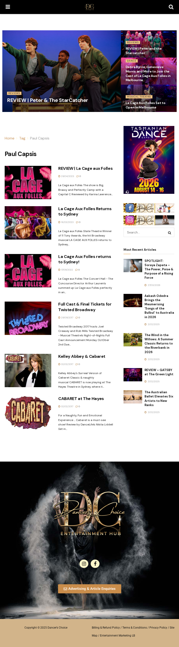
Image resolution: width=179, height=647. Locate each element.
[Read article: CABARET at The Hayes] (28, 412)
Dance (131, 60)
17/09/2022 (66, 269)
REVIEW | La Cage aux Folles (85, 168)
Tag (22, 138)
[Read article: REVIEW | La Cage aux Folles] (28, 182)
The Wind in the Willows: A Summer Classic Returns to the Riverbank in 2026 (159, 343)
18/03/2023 (67, 222)
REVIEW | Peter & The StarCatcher (47, 100)
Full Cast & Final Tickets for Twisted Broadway (85, 306)
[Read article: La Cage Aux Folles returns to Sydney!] (28, 270)
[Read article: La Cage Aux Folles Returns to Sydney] (28, 223)
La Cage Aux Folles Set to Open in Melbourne (145, 105)
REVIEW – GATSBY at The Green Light (159, 372)
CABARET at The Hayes (81, 398)
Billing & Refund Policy (106, 627)
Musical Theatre (139, 96)
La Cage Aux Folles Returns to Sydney (85, 211)
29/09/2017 (66, 317)
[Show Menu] (8, 7)
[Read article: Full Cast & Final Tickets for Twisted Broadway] (28, 318)
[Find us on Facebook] (95, 564)
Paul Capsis (39, 138)
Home (9, 138)
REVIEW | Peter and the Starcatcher (144, 50)
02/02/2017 (66, 364)
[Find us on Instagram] (83, 564)
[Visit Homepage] (89, 7)
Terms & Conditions (134, 627)
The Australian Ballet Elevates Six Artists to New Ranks (159, 398)
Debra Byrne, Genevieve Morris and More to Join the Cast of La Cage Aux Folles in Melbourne (148, 73)
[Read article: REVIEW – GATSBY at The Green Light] (133, 374)
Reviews (14, 93)
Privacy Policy (158, 627)
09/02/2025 (16, 110)
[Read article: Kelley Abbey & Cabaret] (28, 370)
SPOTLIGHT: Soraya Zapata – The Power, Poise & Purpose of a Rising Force (159, 269)
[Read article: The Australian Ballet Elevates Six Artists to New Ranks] (133, 397)
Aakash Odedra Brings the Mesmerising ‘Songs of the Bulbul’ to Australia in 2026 (159, 306)
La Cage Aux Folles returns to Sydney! (84, 259)
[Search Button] (171, 7)
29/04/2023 (67, 176)
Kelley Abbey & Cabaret (81, 356)
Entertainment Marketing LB (117, 635)
